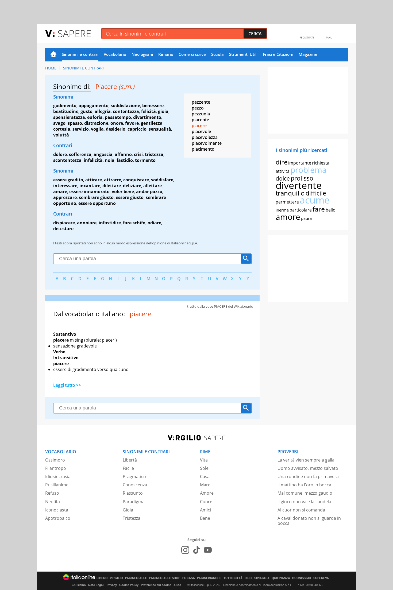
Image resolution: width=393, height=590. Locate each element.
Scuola (217, 54)
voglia (97, 129)
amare (60, 191)
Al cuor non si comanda (301, 510)
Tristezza (131, 518)
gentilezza (152, 123)
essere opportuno (97, 203)
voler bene (123, 191)
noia (109, 160)
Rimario (165, 54)
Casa (205, 476)
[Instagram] (185, 550)
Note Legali (96, 585)
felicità (148, 111)
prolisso (302, 178)
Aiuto (177, 585)
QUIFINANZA (281, 578)
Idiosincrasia (58, 476)
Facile (128, 468)
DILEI (248, 578)
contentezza (126, 111)
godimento (64, 105)
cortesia (61, 129)
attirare (93, 180)
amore (288, 216)
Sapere (74, 33)
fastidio (125, 160)
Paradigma (134, 502)
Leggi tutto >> (67, 385)
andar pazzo (149, 191)
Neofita (52, 502)
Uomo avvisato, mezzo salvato (308, 468)
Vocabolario (115, 54)
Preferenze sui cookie (156, 585)
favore (132, 123)
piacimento (203, 149)
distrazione (96, 123)
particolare (301, 210)
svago (59, 123)
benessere (153, 105)
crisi (138, 154)
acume (315, 199)
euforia (95, 117)
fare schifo (134, 223)
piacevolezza (205, 137)
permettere (287, 202)
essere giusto (130, 197)
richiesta (320, 163)
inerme (282, 210)
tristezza (154, 154)
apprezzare (65, 197)
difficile (316, 193)
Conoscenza (135, 485)
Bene (205, 518)
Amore (207, 493)
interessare (65, 186)
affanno (123, 154)
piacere (199, 125)
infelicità (93, 160)
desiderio (115, 129)
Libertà (130, 460)
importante (299, 163)
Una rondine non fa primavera (308, 476)
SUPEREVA (321, 578)
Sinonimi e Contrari (83, 68)
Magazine (308, 54)
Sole (204, 468)
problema (308, 169)
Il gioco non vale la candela (304, 502)
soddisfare (162, 180)
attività (283, 171)
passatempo (118, 117)
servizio (80, 129)
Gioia (128, 510)
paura (306, 218)
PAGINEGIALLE (136, 578)
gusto (86, 111)
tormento (145, 160)
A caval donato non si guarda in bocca (309, 520)
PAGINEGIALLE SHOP (164, 578)
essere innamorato (89, 191)
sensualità (160, 129)
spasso (75, 123)
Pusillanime (56, 485)
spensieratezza (69, 117)
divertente (299, 185)
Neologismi (142, 54)
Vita (204, 460)
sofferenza (80, 154)
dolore (60, 154)
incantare (89, 186)
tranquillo (290, 193)
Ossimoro (55, 460)
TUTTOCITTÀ (233, 578)
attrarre (112, 180)
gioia (163, 111)
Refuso (52, 493)
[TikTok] (196, 550)
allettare (152, 186)
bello (331, 210)
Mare (205, 485)
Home (53, 54)
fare (319, 208)
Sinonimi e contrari (80, 54)
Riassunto (133, 493)
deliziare (132, 186)
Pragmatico (134, 476)
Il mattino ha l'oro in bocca (304, 485)
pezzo (198, 108)
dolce (283, 178)
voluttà (61, 135)
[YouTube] (207, 550)
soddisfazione (125, 105)
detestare (63, 229)
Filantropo (55, 468)
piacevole (201, 131)
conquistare (136, 180)
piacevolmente (207, 143)
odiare (154, 223)
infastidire (110, 223)
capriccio (137, 129)
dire (281, 162)
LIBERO (102, 578)
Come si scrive (192, 54)
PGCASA (188, 578)
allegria (103, 111)
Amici (205, 510)
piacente (200, 120)
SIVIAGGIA (261, 578)
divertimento (147, 117)
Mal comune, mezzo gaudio (305, 493)
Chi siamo (79, 585)
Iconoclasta (56, 510)
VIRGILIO (116, 578)
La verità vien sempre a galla (306, 460)
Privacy (112, 585)
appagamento (94, 105)
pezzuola (201, 114)
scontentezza (67, 160)
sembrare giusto (96, 197)
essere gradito (68, 180)
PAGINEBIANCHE (209, 578)
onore (116, 123)
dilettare (111, 186)
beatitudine (65, 111)
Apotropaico (57, 518)
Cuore (206, 502)
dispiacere (64, 223)
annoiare (87, 223)
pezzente (201, 102)
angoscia (103, 154)
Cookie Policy (128, 585)
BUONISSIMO (301, 578)
